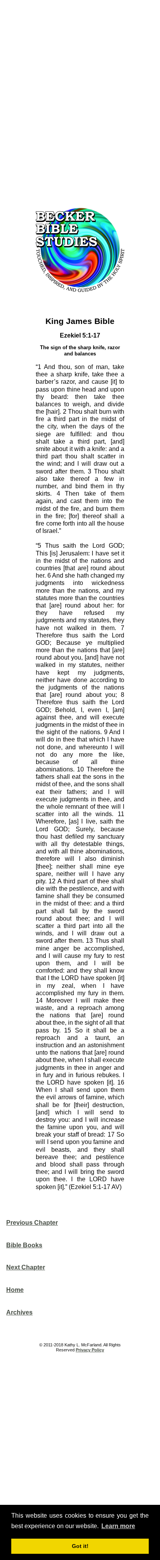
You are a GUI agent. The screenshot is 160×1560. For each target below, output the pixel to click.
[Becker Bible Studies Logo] (80, 294)
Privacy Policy (90, 1350)
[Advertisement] (80, 101)
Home (15, 1290)
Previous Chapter (32, 1222)
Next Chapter (25, 1267)
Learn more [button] (118, 1526)
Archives (19, 1312)
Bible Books (24, 1245)
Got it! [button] (80, 1546)
